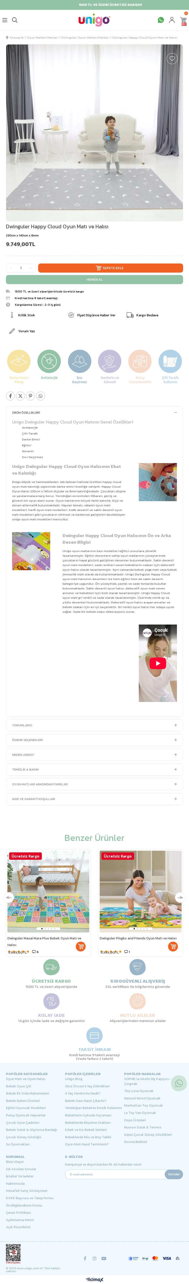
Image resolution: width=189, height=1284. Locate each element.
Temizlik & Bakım (25, 769)
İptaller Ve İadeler (20, 1176)
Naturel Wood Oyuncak (142, 1098)
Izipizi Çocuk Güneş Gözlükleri (148, 1134)
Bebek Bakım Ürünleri (23, 1100)
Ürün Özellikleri (26, 412)
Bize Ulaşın (15, 1161)
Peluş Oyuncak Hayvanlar (26, 1115)
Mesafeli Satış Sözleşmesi (26, 1190)
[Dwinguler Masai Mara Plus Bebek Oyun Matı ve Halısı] (48, 892)
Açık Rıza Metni (18, 1227)
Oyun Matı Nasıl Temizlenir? (87, 1144)
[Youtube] (104, 1258)
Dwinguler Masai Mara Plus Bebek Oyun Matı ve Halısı (44, 942)
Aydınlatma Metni (20, 1220)
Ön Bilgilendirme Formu (24, 1205)
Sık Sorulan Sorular (21, 1169)
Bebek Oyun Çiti (18, 1086)
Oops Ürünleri (135, 1120)
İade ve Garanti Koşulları (33, 799)
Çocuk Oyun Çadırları (22, 1122)
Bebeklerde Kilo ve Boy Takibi (88, 1137)
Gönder (174, 1174)
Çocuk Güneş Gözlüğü (23, 1137)
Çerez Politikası (18, 1212)
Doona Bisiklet (135, 1141)
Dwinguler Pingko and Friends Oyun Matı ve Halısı (138, 938)
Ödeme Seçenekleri (27, 740)
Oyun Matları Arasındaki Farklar (40, 784)
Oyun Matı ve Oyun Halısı (25, 1079)
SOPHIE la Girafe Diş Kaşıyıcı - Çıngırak (147, 1081)
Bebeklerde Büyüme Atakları (87, 1122)
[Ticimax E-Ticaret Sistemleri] (94, 1280)
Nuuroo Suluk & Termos (142, 1127)
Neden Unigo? (23, 754)
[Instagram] (94, 1258)
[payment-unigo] (153, 1258)
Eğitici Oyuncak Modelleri (26, 1108)
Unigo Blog (73, 1079)
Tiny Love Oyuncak (139, 1091)
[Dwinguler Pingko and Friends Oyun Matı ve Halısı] (141, 892)
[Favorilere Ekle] (172, 58)
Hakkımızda (15, 1183)
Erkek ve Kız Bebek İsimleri (86, 1129)
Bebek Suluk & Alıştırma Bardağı (31, 1129)
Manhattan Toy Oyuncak (143, 1105)
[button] (42, 928)
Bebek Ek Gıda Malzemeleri (27, 1093)
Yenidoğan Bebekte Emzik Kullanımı (93, 1108)
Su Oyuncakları (18, 1144)
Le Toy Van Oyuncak (140, 1112)
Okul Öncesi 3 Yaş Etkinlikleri (87, 1086)
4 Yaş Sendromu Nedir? (83, 1093)
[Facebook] (85, 1258)
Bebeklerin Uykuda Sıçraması (88, 1115)
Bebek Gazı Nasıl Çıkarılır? (86, 1100)
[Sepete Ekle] (81, 946)
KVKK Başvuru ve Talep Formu (29, 1198)
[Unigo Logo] (94, 20)
